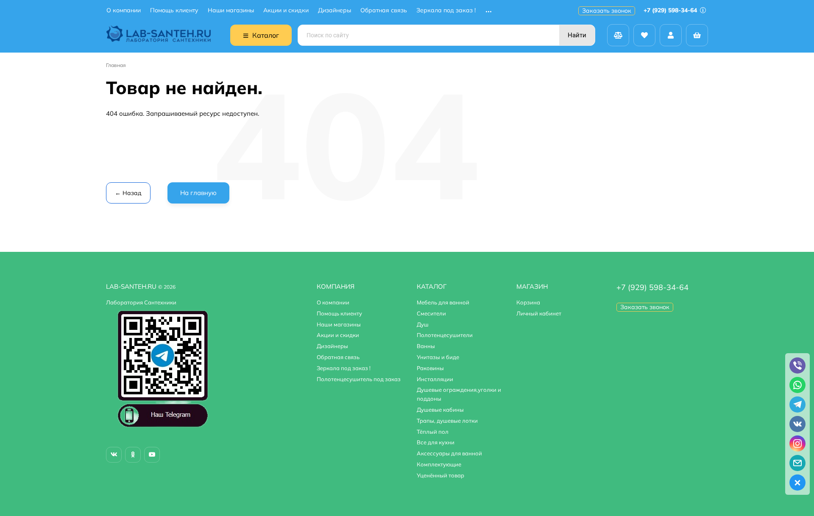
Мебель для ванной (443, 302)
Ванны (426, 346)
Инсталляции (435, 379)
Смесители (431, 313)
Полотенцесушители (445, 335)
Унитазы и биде (438, 357)
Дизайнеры (334, 10)
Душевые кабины (440, 409)
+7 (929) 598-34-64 (671, 10)
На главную (198, 193)
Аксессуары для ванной (449, 453)
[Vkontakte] (114, 455)
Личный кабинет (538, 313)
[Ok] (133, 455)
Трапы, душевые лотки (447, 420)
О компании (123, 10)
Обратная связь (383, 10)
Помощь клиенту (174, 10)
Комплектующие (439, 464)
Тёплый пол (433, 431)
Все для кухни (435, 442)
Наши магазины (231, 10)
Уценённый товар (440, 475)
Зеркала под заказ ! (446, 10)
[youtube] (152, 455)
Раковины (430, 368)
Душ (423, 324)
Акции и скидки (286, 10)
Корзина (528, 302)
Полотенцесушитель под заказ (359, 379)
